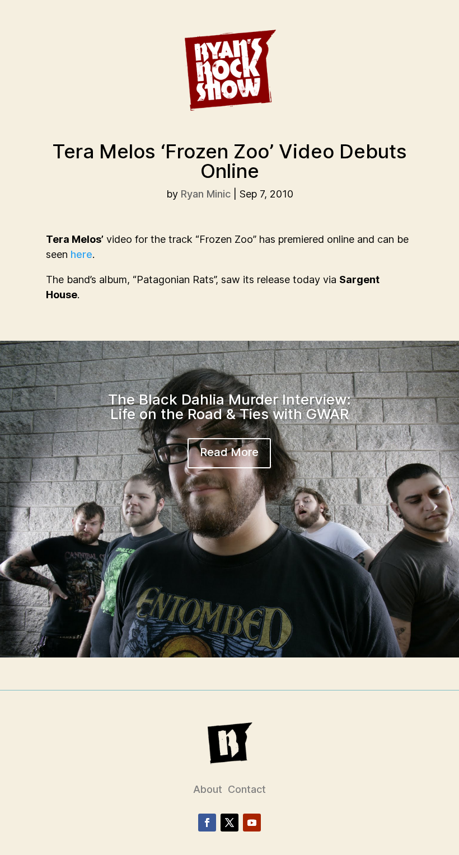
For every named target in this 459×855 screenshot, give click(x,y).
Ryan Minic (206, 194)
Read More (229, 452)
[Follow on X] (229, 822)
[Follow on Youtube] (252, 822)
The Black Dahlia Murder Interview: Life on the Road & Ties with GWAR (229, 406)
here (81, 254)
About (207, 789)
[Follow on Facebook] (207, 822)
